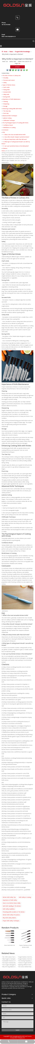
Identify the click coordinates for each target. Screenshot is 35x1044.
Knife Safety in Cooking (25, 897)
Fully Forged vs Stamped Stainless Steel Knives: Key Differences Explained (9, 959)
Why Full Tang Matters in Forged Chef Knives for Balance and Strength (9, 966)
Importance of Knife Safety (10, 900)
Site (19, 63)
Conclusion (5, 130)
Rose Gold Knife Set (9, 945)
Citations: (5, 148)
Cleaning (5, 101)
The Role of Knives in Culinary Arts (12, 75)
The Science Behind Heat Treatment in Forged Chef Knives (25, 966)
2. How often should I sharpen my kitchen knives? (16, 137)
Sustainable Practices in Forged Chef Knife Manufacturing (9, 961)
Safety (5, 82)
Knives (3, 151)
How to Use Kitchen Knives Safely (11, 903)
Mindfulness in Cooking (9, 127)
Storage (5, 106)
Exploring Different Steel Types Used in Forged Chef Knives (25, 964)
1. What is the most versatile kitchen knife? (14, 134)
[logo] (15, 977)
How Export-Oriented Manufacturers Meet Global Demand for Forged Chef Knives (9, 963)
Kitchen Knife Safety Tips (9, 897)
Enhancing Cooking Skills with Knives (12, 108)
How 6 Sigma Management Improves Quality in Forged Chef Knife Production (9, 964)
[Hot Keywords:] (33, 41)
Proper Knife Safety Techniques (11, 920)
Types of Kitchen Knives (9, 85)
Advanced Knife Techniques (10, 115)
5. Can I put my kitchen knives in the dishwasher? (16, 146)
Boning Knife (6, 97)
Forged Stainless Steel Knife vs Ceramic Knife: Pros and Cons (25, 957)
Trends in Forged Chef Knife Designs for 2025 (25, 963)
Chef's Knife (6, 87)
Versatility (5, 78)
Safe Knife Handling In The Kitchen (12, 906)
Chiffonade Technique (9, 120)
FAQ (4, 132)
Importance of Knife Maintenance (11, 99)
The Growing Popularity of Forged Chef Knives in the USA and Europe (25, 961)
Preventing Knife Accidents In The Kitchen (14, 912)
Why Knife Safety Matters (9, 918)
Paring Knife (6, 89)
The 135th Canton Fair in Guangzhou (9, 957)
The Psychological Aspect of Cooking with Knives (15, 123)
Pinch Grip (6, 113)
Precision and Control (9, 80)
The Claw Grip (7, 111)
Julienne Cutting (7, 118)
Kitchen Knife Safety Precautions (11, 915)
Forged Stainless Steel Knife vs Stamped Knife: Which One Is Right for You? (25, 959)
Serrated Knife (7, 92)
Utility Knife (6, 94)
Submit (17, 1030)
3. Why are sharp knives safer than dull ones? (15, 139)
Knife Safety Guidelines (9, 909)
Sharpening (6, 104)
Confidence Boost (8, 125)
